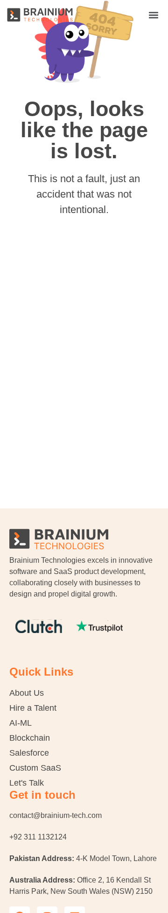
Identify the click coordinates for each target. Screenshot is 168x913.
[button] (153, 14)
